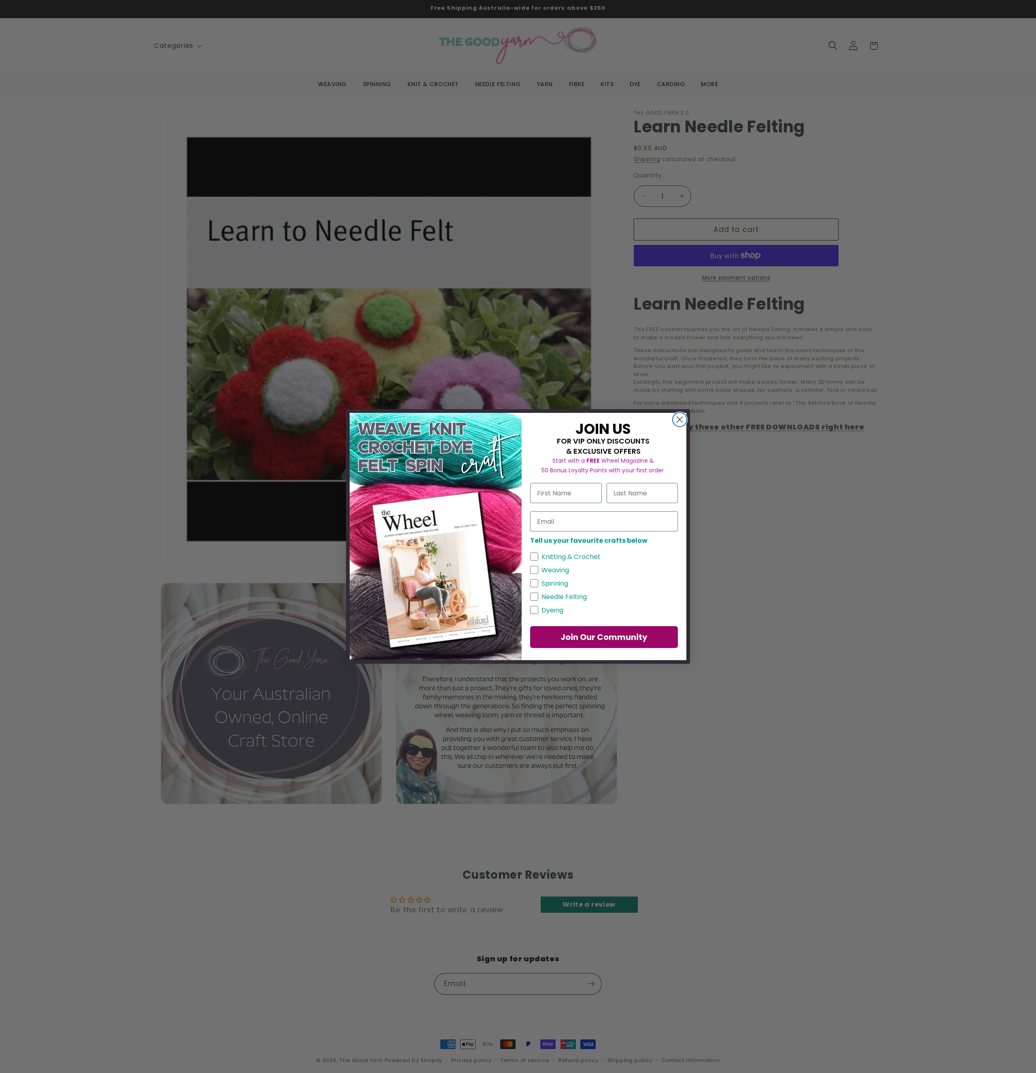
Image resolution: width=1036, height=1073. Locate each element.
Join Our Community (604, 637)
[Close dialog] (680, 419)
